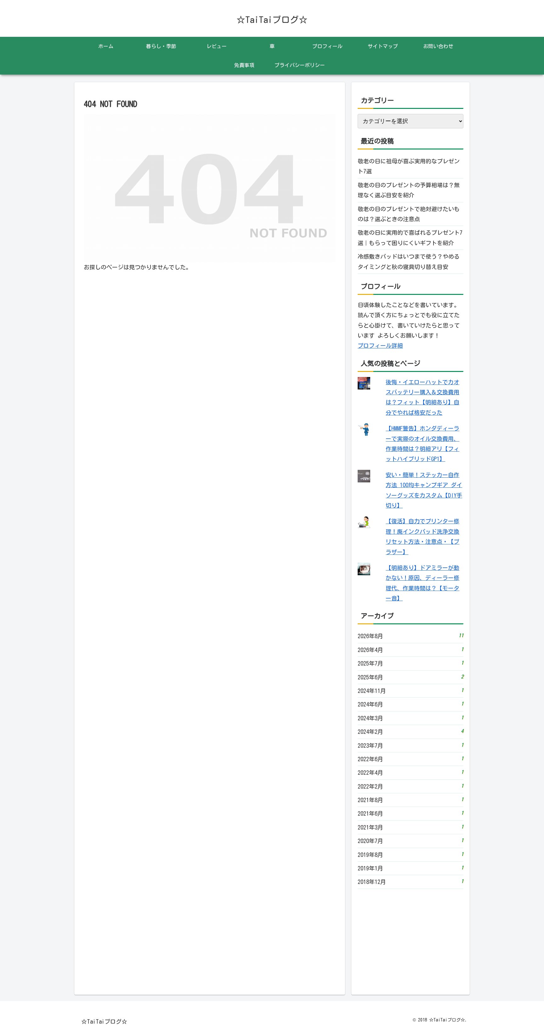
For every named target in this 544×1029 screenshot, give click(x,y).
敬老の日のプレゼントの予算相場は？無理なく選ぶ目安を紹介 (409, 190)
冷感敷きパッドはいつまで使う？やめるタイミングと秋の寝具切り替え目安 (409, 261)
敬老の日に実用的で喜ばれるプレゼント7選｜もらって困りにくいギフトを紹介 (410, 237)
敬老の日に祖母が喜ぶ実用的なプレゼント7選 (409, 166)
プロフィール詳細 (380, 345)
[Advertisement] (410, 939)
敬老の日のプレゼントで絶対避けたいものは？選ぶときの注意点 (409, 214)
